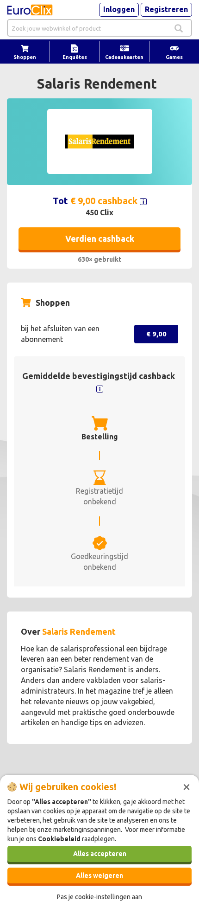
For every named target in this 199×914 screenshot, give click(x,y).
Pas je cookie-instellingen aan (99, 897)
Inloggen (119, 9)
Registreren (166, 9)
